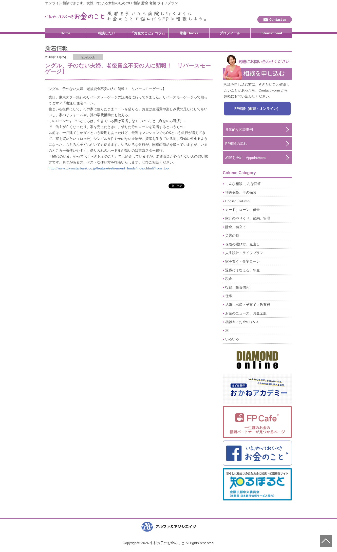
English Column (237, 201)
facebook (88, 57)
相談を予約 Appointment (245, 158)
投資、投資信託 (237, 287)
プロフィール (230, 33)
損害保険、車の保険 (240, 192)
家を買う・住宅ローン (242, 261)
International (271, 33)
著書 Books (189, 33)
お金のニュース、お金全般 (246, 313)
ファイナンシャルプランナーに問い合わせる (274, 19)
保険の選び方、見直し (242, 244)
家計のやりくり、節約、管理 (247, 218)
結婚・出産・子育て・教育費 (247, 305)
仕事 (228, 296)
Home (65, 33)
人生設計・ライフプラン (244, 253)
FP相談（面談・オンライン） (257, 108)
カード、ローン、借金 (242, 210)
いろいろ (232, 339)
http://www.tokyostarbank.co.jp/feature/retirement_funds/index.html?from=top (109, 168)
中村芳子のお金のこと (74, 16)
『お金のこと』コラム (148, 33)
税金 (228, 279)
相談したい (106, 33)
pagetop (326, 541)
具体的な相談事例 (239, 129)
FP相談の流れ (236, 144)
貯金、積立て (235, 227)
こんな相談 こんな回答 (243, 184)
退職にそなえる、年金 (242, 270)
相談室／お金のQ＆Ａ (242, 322)
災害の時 (232, 236)
